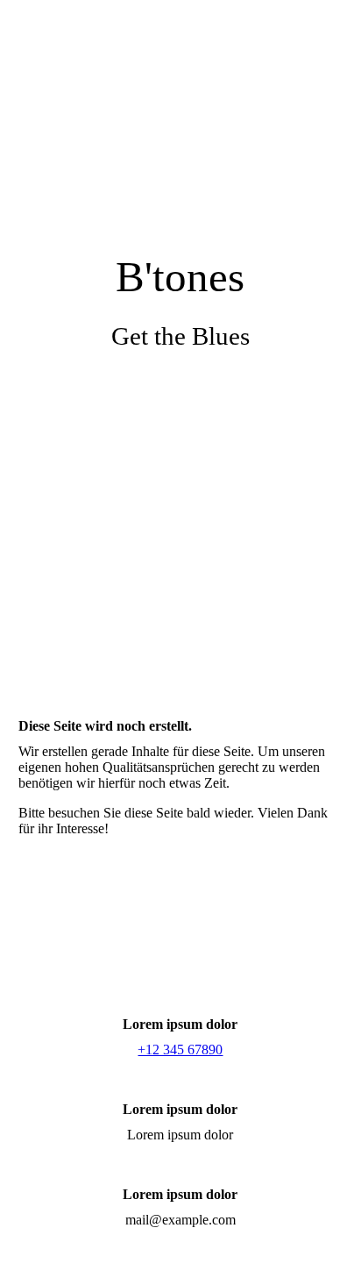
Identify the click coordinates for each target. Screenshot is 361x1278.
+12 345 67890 (180, 1049)
